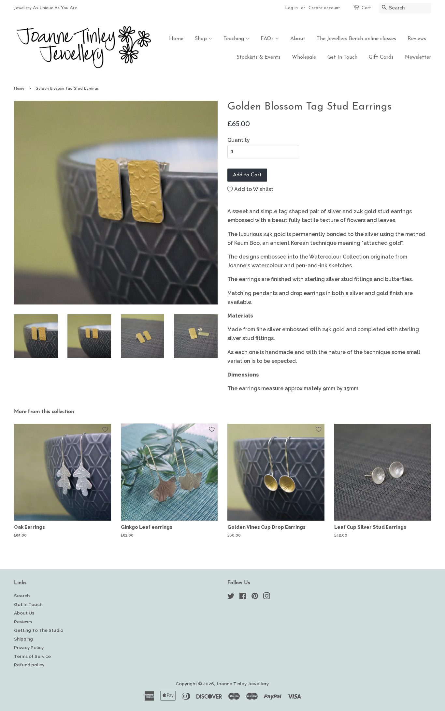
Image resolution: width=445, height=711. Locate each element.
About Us (24, 612)
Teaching (234, 38)
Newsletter (418, 57)
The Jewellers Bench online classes (356, 38)
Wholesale (304, 57)
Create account (324, 8)
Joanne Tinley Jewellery (242, 683)
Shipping (23, 639)
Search (22, 595)
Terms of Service (32, 656)
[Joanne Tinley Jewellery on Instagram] (266, 597)
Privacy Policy (29, 647)
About (297, 38)
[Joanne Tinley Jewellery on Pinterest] (254, 597)
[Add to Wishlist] (105, 429)
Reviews (417, 38)
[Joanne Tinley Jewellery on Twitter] (231, 597)
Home (176, 38)
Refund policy (29, 664)
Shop (201, 38)
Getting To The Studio (38, 630)
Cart (366, 8)
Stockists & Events (258, 57)
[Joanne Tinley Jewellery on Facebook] (243, 597)
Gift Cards (381, 57)
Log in (291, 8)
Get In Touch (342, 57)
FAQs (268, 38)
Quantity (238, 140)
